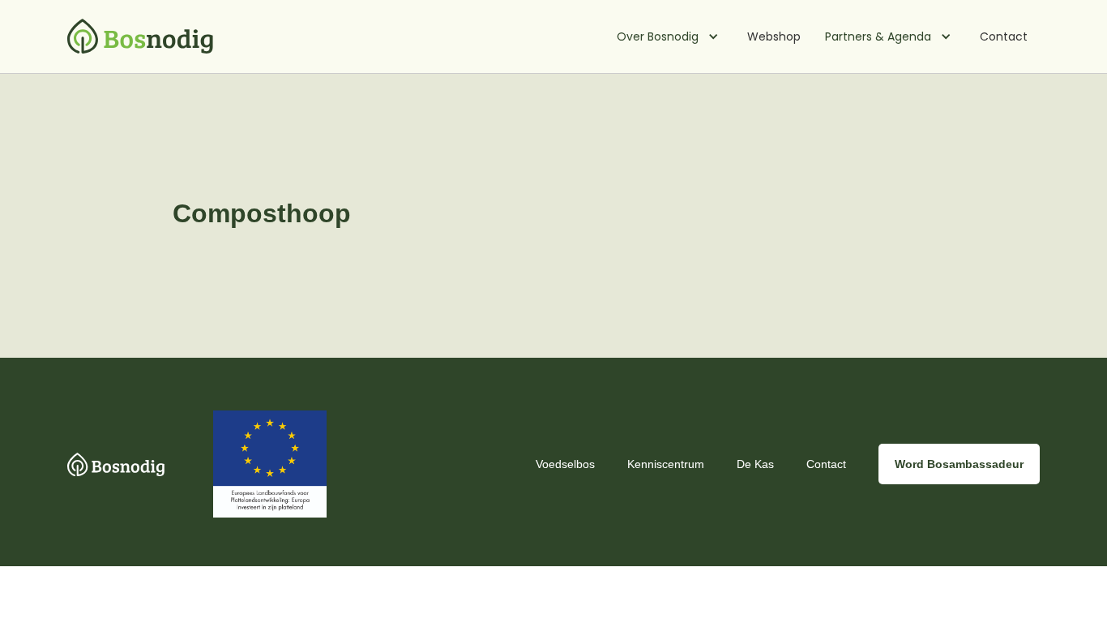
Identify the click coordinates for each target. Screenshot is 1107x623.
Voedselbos (565, 464)
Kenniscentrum (665, 464)
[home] (140, 37)
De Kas (755, 464)
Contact (1004, 36)
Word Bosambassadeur (959, 464)
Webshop (774, 36)
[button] (670, 36)
